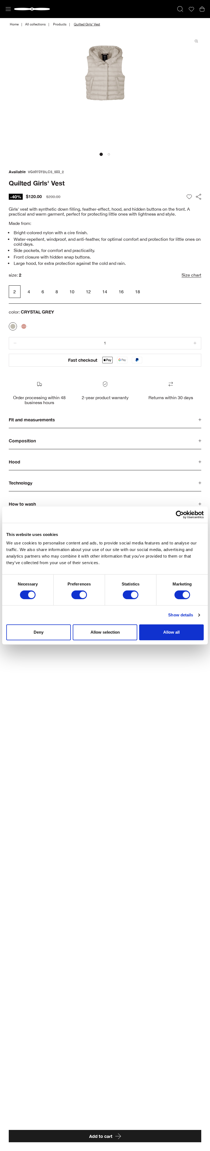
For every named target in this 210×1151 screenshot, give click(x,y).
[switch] (79, 594)
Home (14, 24)
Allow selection (105, 632)
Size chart (191, 274)
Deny (38, 632)
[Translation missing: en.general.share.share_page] (198, 197)
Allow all (171, 632)
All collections (35, 24)
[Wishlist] (191, 9)
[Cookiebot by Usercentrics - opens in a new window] (180, 515)
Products (59, 24)
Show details (180, 615)
